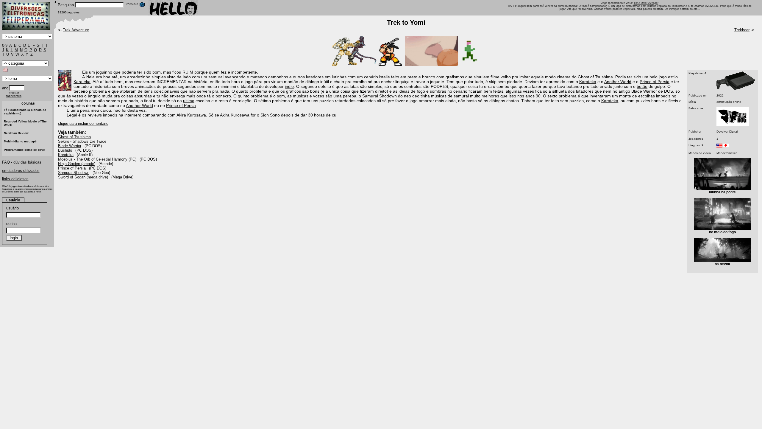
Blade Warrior (69, 146)
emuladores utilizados (21, 170)
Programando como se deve (24, 149)
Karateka (66, 155)
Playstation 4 (697, 73)
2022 (720, 95)
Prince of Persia (72, 168)
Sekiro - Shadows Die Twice (82, 141)
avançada (132, 3)
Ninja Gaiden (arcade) (76, 163)
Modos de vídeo (699, 153)
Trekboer (741, 30)
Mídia (692, 101)
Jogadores (695, 138)
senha (11, 223)
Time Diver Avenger (646, 2)
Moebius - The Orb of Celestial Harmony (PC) (97, 159)
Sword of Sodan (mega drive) (83, 177)
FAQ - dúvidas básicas (21, 162)
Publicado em (697, 95)
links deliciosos (15, 179)
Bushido (65, 150)
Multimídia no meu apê (20, 141)
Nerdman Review (16, 133)
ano (5, 88)
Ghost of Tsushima (74, 137)
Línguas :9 (695, 145)
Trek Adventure (76, 30)
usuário (12, 208)
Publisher (694, 131)
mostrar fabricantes (13, 94)
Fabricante (695, 108)
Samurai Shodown (73, 172)
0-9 (4, 45)
